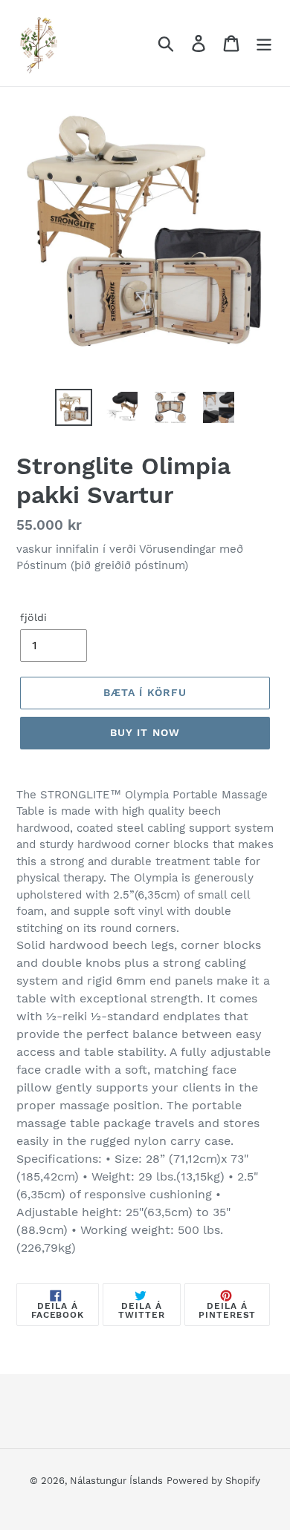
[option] (74, 407)
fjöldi (33, 617)
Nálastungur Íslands (116, 1480)
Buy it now (145, 732)
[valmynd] (264, 43)
